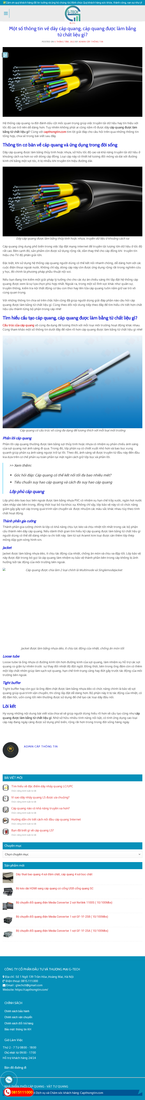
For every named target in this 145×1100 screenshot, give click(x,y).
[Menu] (6, 13)
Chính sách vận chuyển (18, 1017)
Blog (72, 23)
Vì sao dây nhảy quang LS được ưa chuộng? (40, 797)
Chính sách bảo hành (16, 1011)
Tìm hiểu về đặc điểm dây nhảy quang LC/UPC (42, 786)
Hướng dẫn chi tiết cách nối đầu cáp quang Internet (46, 819)
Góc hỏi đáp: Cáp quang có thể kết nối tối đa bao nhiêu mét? (62, 475)
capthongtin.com (55, 132)
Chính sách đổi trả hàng (18, 1023)
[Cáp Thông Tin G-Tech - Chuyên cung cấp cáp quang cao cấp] (72, 13)
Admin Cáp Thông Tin (91, 41)
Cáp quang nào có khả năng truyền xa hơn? (40, 808)
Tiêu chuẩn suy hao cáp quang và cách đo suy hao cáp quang (63, 482)
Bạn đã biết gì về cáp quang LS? (32, 830)
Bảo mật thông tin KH (17, 1029)
